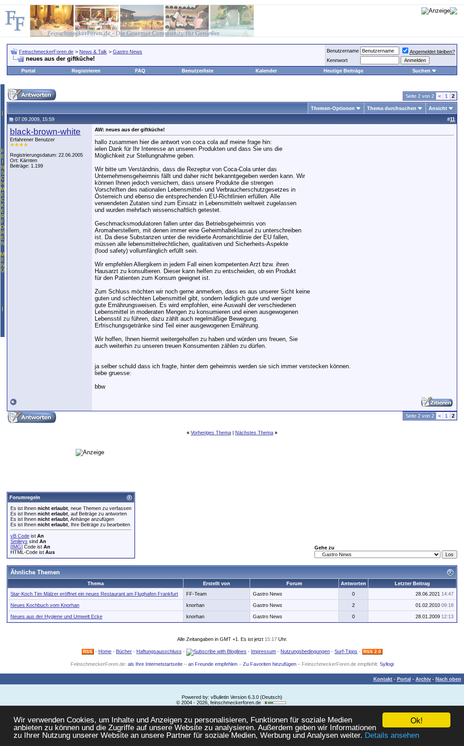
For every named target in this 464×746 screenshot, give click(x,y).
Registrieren (86, 70)
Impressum (263, 651)
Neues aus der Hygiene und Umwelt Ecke (56, 616)
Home (104, 651)
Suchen (421, 70)
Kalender (266, 70)
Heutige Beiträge (343, 70)
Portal (28, 70)
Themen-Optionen (333, 108)
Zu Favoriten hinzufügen (269, 664)
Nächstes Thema (254, 432)
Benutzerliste (197, 70)
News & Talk (93, 51)
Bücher (124, 651)
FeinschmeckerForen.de (46, 51)
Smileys (19, 541)
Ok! (417, 720)
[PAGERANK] (275, 702)
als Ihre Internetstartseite (155, 664)
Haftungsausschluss (159, 651)
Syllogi (387, 664)
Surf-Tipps (346, 651)
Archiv (423, 679)
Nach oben (448, 679)
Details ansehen (392, 735)
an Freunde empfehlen (212, 664)
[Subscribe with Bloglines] (216, 651)
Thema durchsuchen (391, 108)
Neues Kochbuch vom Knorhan (44, 605)
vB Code (19, 536)
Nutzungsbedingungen (305, 651)
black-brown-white (45, 131)
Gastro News (127, 51)
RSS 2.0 (372, 651)
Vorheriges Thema (211, 432)
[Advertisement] (202, 403)
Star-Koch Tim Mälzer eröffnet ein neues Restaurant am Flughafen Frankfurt (94, 594)
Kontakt (382, 679)
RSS (87, 651)
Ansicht (438, 108)
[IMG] (16, 546)
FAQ (140, 70)
